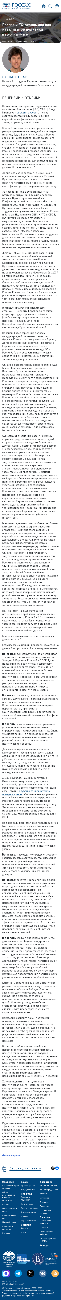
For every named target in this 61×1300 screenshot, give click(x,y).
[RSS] (55, 1273)
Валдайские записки (45, 1211)
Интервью (44, 1197)
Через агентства (28, 1220)
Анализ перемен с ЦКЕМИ (48, 1239)
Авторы (5, 1204)
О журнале (8, 1182)
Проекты (45, 1217)
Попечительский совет (9, 1209)
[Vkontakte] (42, 1273)
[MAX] (6, 1273)
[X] (53, 1168)
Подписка (26, 1193)
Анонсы (24, 1228)
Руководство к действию (46, 1232)
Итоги (24, 1232)
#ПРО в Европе (11, 1155)
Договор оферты (28, 1212)
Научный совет (9, 1222)
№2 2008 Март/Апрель (16, 34)
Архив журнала (28, 1185)
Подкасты (44, 1227)
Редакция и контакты (7, 1227)
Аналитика (46, 1182)
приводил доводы (26, 112)
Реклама (6, 1233)
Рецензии (44, 1206)
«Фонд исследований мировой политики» (8, 1196)
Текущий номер (28, 1189)
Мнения (43, 1193)
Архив (24, 1182)
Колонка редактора (49, 1189)
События (26, 1224)
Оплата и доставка (29, 1208)
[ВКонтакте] (57, 1168)
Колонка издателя (48, 1185)
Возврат (25, 1216)
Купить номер (27, 1204)
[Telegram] (18, 1273)
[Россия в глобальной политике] (16, 6)
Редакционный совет (9, 1216)
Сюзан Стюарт (15, 77)
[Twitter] (30, 1273)
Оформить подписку (25, 1198)
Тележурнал (45, 1245)
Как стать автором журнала (10, 1186)
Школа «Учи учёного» (45, 1221)
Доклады (44, 1202)
